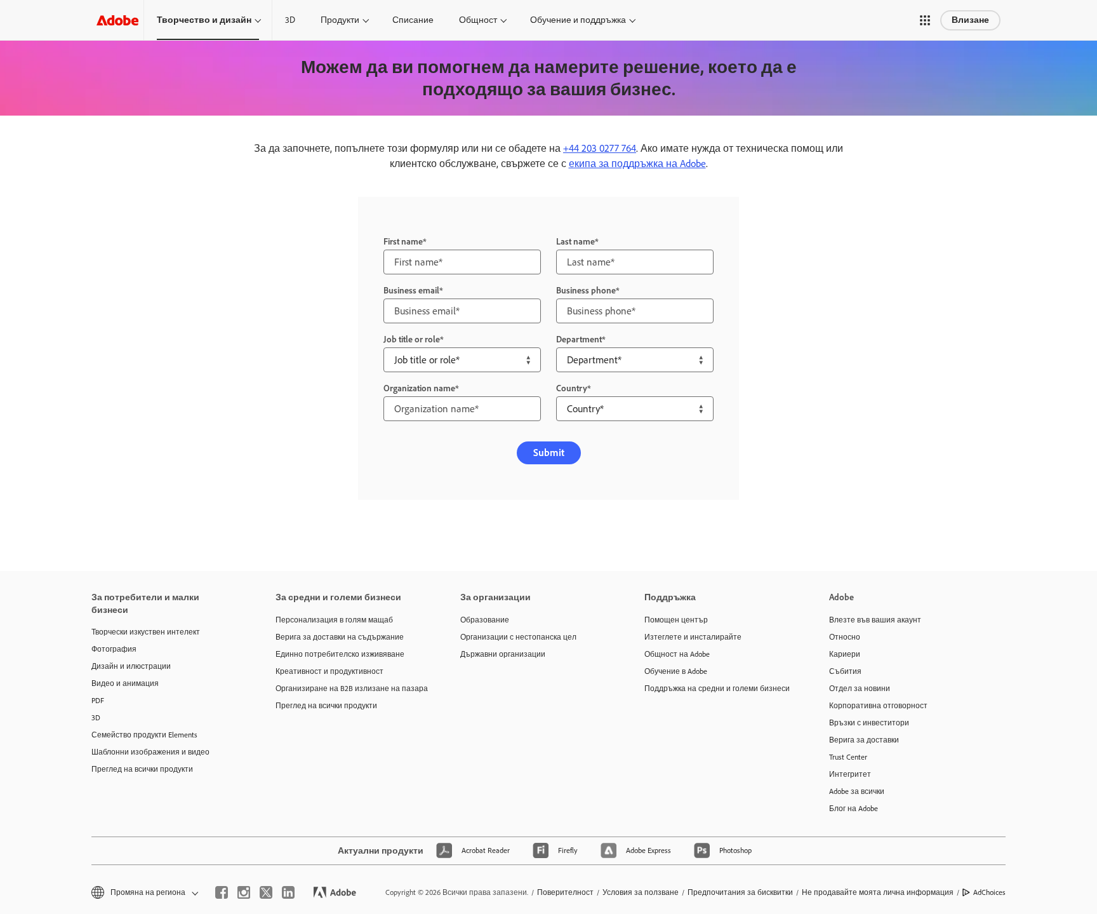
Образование (484, 619)
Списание (413, 20)
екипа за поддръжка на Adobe (637, 164)
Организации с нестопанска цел (518, 637)
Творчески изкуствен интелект (145, 632)
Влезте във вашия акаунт (875, 619)
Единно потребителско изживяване (340, 654)
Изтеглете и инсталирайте (692, 637)
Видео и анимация (125, 683)
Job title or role (411, 339)
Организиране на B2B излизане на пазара (349, 688)
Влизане (970, 20)
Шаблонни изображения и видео (150, 752)
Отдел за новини (859, 688)
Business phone (586, 290)
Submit (548, 453)
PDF (97, 700)
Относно (844, 637)
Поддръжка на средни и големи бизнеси (717, 688)
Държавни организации (502, 654)
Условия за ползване (640, 892)
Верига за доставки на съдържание (340, 637)
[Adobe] (117, 20)
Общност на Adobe (677, 654)
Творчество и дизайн (204, 20)
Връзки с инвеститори (869, 722)
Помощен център (676, 619)
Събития (845, 671)
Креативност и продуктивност (329, 671)
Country (571, 388)
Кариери (844, 654)
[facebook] (221, 892)
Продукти (340, 20)
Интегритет (850, 774)
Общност (478, 20)
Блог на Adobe (853, 808)
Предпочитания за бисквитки (740, 892)
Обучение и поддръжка (578, 20)
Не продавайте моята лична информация (878, 892)
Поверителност (565, 892)
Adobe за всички (856, 791)
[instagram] (243, 892)
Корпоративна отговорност (878, 705)
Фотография (113, 649)
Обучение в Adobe (675, 671)
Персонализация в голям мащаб (334, 619)
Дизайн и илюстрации (131, 666)
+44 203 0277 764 (599, 148)
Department (579, 339)
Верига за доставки (864, 740)
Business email (411, 290)
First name (403, 241)
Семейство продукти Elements (144, 734)
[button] (925, 20)
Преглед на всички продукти (142, 769)
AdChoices (989, 892)
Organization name (419, 388)
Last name (575, 241)
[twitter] (266, 892)
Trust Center (848, 757)
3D (290, 20)
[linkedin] (288, 892)
